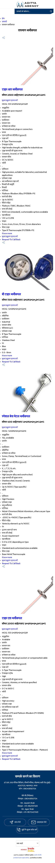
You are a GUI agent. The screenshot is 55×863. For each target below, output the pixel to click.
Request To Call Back (11, 239)
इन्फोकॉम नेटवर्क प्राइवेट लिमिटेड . (21, 858)
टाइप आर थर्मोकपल (12, 89)
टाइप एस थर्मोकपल (12, 618)
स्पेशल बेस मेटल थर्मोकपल (16, 416)
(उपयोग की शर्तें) (37, 855)
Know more (7, 233)
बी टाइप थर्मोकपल (11, 294)
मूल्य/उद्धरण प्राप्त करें (10, 100)
